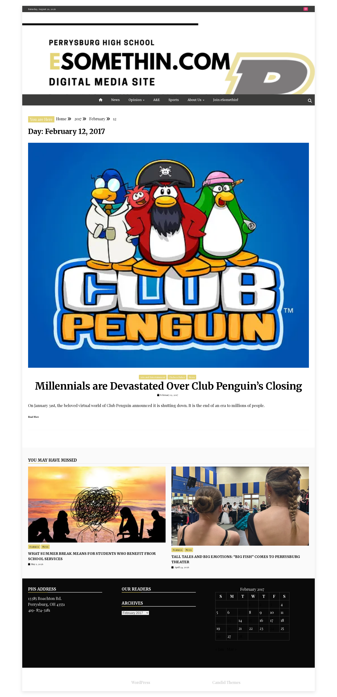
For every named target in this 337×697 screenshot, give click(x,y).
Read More (33, 417)
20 (229, 628)
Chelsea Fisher (177, 377)
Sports (173, 100)
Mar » (232, 649)
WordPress (140, 682)
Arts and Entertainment (152, 377)
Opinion (135, 100)
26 (218, 636)
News (115, 100)
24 (272, 628)
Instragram (305, 9)
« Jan (219, 649)
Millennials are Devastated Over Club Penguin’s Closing (168, 386)
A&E (156, 100)
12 (218, 620)
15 (250, 620)
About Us (194, 100)
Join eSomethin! (225, 100)
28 (240, 636)
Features (34, 546)
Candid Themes (226, 682)
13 (229, 620)
